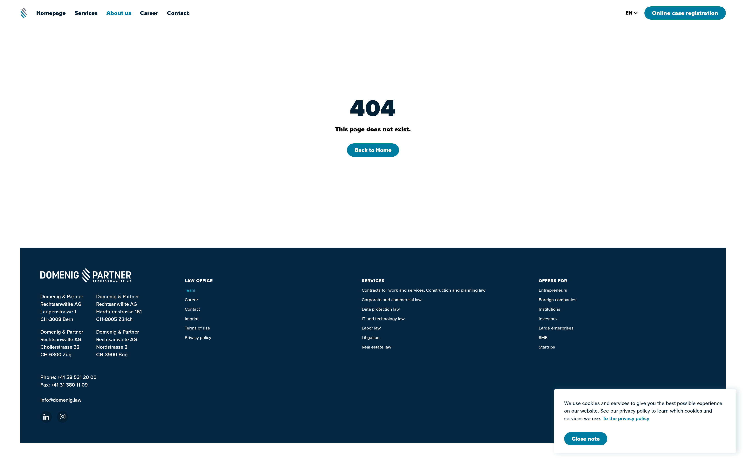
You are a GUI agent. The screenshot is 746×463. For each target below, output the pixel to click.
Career (149, 13)
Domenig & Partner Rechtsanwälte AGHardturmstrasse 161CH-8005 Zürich (119, 308)
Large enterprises (556, 328)
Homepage (51, 13)
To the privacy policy (626, 418)
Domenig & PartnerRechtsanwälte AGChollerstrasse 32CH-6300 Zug (61, 343)
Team (190, 290)
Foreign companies (557, 299)
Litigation (371, 337)
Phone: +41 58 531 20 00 (68, 377)
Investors (548, 318)
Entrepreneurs (553, 290)
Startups (547, 347)
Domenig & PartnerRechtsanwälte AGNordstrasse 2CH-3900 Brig (117, 343)
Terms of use (197, 328)
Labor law (371, 328)
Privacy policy (198, 337)
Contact (178, 13)
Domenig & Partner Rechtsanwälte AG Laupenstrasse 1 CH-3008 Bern (61, 308)
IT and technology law (383, 318)
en (629, 12)
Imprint (192, 318)
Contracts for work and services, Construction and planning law (423, 290)
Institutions (549, 309)
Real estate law (376, 347)
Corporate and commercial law (392, 299)
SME (543, 337)
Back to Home (373, 150)
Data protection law (381, 309)
